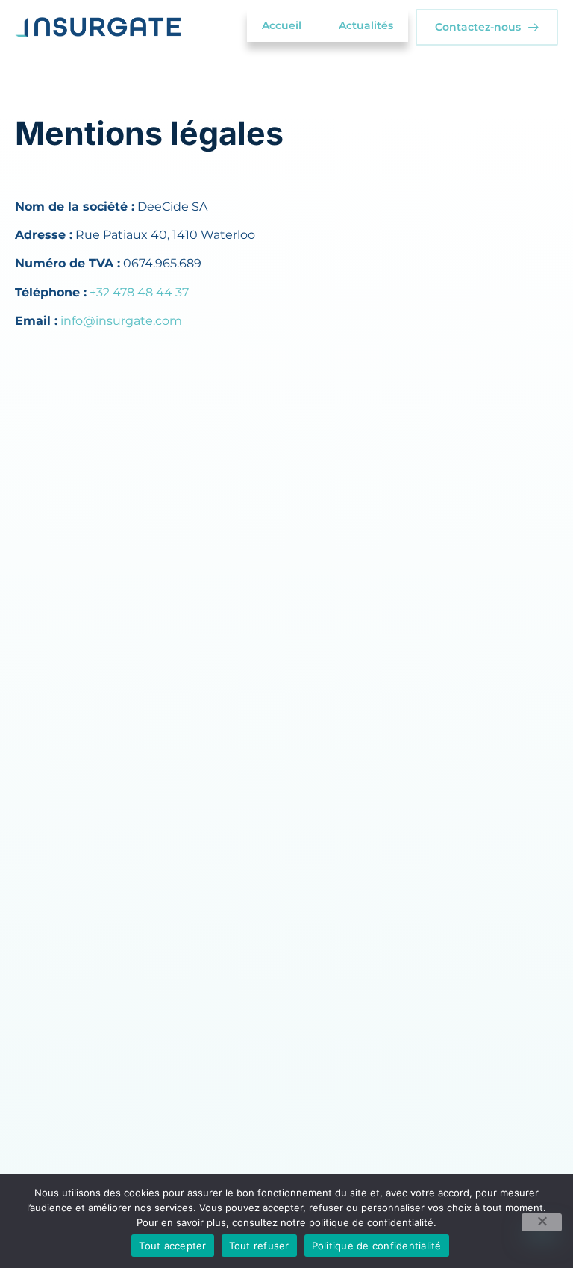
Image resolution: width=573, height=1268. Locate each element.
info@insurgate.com (121, 321)
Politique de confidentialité (377, 1246)
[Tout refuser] (542, 1222)
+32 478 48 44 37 (139, 292)
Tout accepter (172, 1246)
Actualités (366, 25)
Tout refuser (259, 1246)
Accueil (281, 25)
